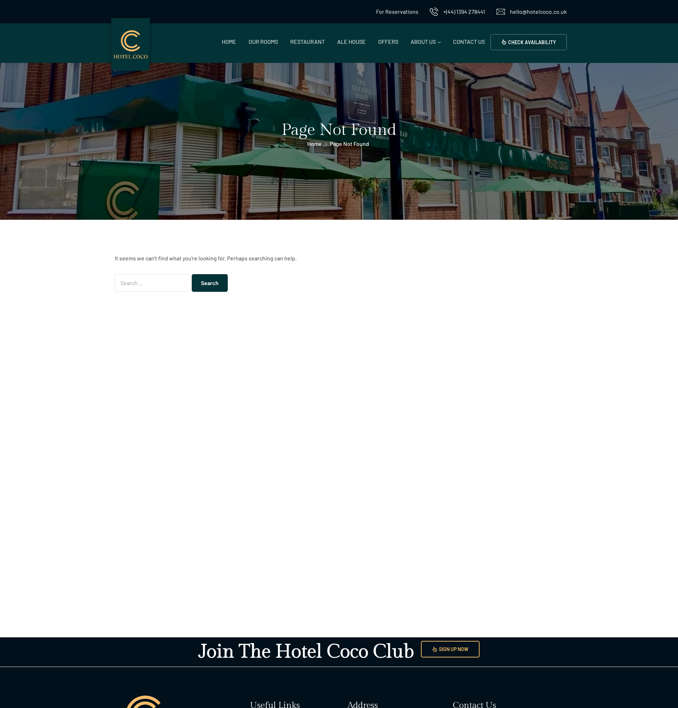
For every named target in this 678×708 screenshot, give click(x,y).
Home (229, 41)
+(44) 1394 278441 (464, 11)
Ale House (351, 41)
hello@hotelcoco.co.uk (538, 11)
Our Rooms (263, 41)
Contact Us (469, 41)
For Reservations (397, 11)
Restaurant (307, 41)
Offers (388, 41)
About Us (423, 41)
